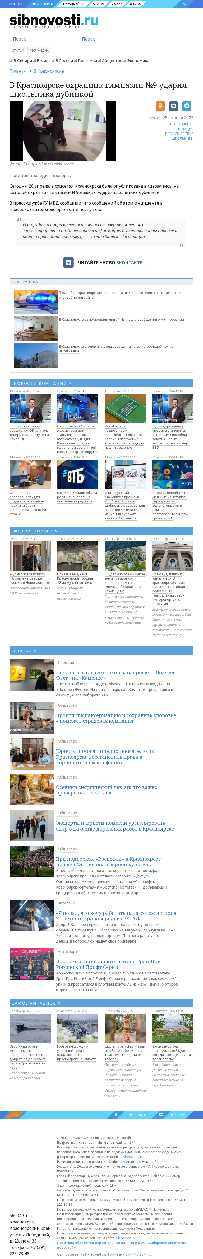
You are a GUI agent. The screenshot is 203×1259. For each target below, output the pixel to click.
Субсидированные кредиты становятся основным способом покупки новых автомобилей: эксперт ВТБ (171, 437)
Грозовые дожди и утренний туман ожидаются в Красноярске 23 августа (76, 1052)
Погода (69, 4)
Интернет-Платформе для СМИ (109, 1254)
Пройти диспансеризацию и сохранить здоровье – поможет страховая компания (116, 718)
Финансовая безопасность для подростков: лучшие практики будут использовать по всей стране (28, 503)
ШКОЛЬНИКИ (182, 138)
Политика (87, 60)
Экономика (138, 60)
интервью (67, 902)
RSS (14, 1115)
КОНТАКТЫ (138, 1114)
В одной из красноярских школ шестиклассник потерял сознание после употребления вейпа (120, 295)
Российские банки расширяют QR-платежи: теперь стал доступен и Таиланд (30, 432)
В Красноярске (49, 71)
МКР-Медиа (39, 50)
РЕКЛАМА (178, 1114)
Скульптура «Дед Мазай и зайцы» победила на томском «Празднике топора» (125, 1052)
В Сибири (22, 60)
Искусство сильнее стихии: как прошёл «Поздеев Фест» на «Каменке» (116, 675)
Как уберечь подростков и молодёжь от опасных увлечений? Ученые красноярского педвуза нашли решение (124, 437)
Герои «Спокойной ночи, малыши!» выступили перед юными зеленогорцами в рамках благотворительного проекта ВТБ (172, 505)
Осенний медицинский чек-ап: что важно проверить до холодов (107, 790)
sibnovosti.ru (133, 1157)
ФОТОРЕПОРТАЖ (36, 530)
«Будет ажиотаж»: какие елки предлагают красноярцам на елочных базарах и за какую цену (125, 582)
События (66, 662)
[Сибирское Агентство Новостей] (54, 20)
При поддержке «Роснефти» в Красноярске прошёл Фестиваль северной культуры (108, 862)
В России (64, 60)
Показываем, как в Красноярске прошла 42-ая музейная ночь (75, 578)
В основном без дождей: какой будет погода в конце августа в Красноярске (172, 1052)
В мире (44, 60)
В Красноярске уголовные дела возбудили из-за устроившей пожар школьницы (116, 349)
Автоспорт (67, 951)
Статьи (18, 50)
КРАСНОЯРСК (42, 4)
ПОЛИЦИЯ (185, 128)
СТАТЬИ (25, 650)
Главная (18, 71)
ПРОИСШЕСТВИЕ (179, 133)
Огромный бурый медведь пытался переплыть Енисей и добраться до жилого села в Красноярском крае (28, 1057)
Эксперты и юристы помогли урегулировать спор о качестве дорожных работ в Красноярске (115, 826)
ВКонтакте (129, 263)
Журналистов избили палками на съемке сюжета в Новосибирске (30, 578)
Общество (112, 60)
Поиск (88, 39)
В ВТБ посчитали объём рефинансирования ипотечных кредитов (77, 496)
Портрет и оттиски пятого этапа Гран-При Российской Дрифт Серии (108, 964)
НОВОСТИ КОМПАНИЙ (43, 383)
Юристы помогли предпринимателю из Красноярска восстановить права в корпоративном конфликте (105, 757)
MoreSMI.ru (142, 1254)
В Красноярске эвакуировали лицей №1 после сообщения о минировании (121, 319)
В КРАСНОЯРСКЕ (180, 124)
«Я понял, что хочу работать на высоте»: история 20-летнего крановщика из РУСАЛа (116, 916)
